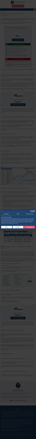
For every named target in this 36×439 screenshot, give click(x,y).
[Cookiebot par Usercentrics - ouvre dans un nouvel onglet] (31, 211)
